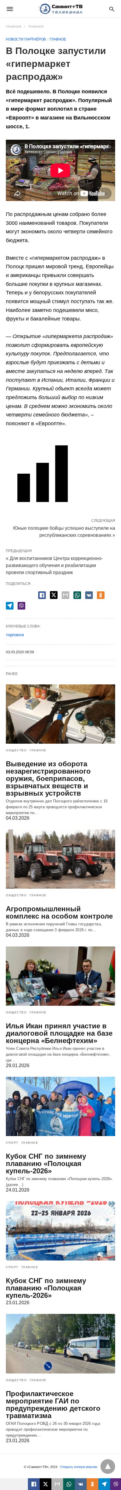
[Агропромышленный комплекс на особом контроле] (60, 859)
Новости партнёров (26, 39)
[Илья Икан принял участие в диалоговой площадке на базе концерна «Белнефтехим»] (60, 976)
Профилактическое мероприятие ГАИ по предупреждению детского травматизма (53, 1405)
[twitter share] (54, 595)
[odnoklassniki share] (101, 595)
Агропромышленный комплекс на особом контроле (59, 912)
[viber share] (21, 606)
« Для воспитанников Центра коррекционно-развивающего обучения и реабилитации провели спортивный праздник (54, 565)
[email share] (65, 595)
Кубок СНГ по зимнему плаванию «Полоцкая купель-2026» (46, 1163)
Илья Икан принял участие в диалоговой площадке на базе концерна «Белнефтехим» (59, 1033)
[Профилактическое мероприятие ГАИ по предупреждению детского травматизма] (60, 1343)
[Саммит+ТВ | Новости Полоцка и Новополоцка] (60, 9)
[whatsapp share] (77, 595)
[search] (111, 9)
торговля (15, 634)
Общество (16, 750)
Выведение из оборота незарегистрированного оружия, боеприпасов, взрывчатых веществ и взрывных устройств (48, 778)
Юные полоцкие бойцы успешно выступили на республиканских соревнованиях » (64, 531)
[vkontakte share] (81, 1484)
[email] (57, 1484)
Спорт (12, 1142)
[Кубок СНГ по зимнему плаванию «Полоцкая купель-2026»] (60, 1106)
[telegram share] (10, 606)
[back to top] (107, 1466)
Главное (36, 26)
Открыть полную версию (78, 1467)
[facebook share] (42, 595)
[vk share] (89, 595)
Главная (13, 26)
